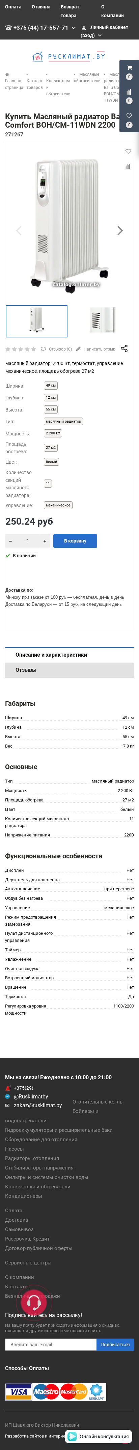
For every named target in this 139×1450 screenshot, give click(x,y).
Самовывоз (19, 1229)
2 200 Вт (53, 433)
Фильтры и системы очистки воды (46, 1177)
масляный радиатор (63, 421)
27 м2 (51, 448)
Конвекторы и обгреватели (38, 1187)
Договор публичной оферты (39, 1248)
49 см (51, 385)
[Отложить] (128, 151)
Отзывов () (60, 349)
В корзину (75, 540)
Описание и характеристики (51, 655)
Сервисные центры (28, 1263)
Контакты (17, 1287)
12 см (51, 397)
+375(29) (23, 1088)
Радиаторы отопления (32, 1158)
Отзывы (41, 6)
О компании (19, 1277)
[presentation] (19, 230)
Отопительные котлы (98, 1102)
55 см (51, 409)
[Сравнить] (128, 167)
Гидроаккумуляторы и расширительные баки (59, 1130)
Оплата (13, 6)
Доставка (16, 1220)
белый (51, 462)
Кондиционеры (23, 1196)
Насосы (14, 1149)
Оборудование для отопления (41, 1139)
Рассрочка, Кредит (27, 1239)
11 (48, 483)
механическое (58, 505)
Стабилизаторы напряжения (39, 1168)
